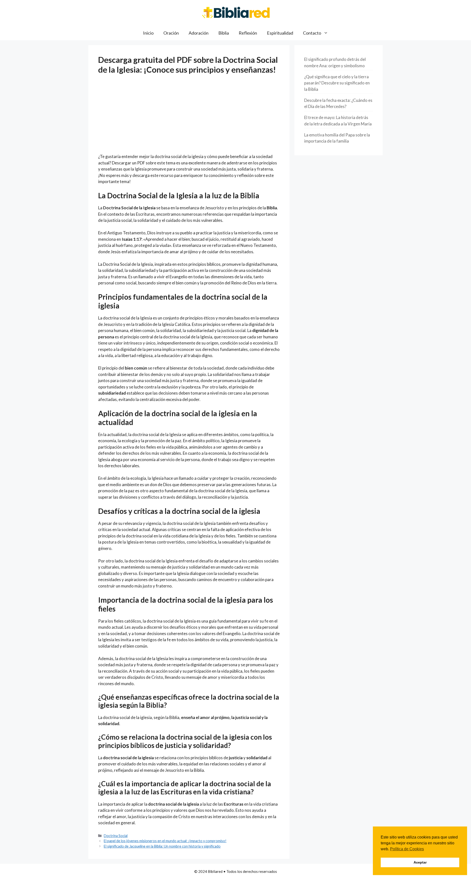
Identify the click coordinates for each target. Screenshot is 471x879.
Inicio (148, 33)
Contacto (312, 33)
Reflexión (248, 33)
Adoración (199, 33)
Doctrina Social (116, 836)
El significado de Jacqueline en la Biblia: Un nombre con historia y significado (162, 846)
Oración (171, 33)
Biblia (223, 33)
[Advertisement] (189, 117)
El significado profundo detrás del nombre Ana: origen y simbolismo (335, 62)
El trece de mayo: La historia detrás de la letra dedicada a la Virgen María (338, 120)
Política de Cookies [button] (407, 849)
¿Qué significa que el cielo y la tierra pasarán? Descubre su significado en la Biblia (337, 83)
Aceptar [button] (420, 862)
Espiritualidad (280, 33)
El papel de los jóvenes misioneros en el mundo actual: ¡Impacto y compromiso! (165, 841)
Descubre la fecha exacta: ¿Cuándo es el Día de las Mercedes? (338, 103)
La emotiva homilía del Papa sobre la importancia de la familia (337, 138)
